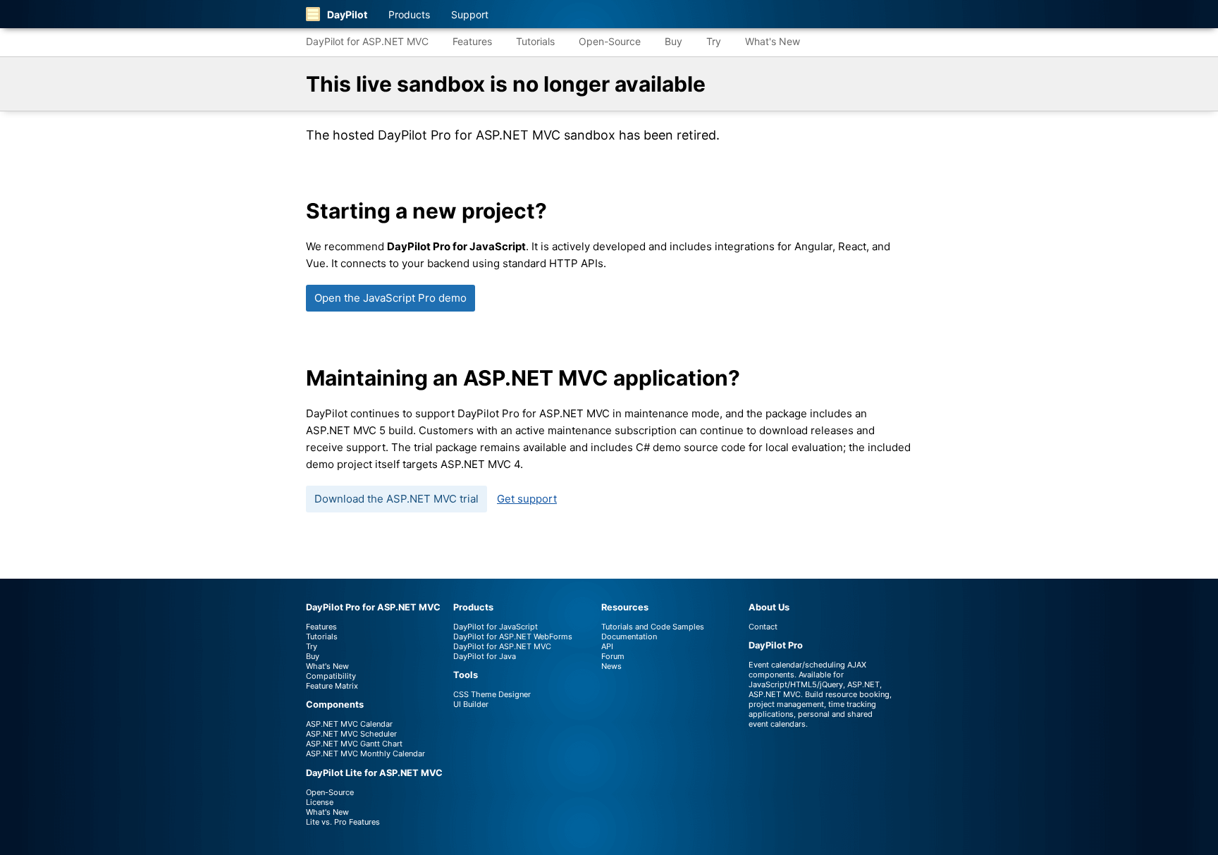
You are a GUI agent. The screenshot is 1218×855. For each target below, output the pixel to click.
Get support (527, 498)
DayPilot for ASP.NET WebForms (512, 636)
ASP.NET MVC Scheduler (351, 734)
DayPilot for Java (484, 656)
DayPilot (347, 14)
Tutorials (535, 41)
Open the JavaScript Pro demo (390, 298)
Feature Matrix (332, 686)
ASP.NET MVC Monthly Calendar (365, 753)
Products (409, 14)
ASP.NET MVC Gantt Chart (354, 744)
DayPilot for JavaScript (495, 627)
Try (713, 41)
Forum (613, 656)
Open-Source (610, 41)
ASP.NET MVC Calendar (349, 724)
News (611, 666)
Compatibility (331, 676)
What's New (772, 41)
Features (472, 41)
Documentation (629, 636)
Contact (763, 627)
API (607, 646)
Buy (673, 41)
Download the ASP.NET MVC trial (396, 498)
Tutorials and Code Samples (652, 627)
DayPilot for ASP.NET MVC (367, 41)
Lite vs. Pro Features (343, 822)
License (319, 802)
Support (469, 14)
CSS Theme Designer (492, 694)
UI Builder (470, 704)
